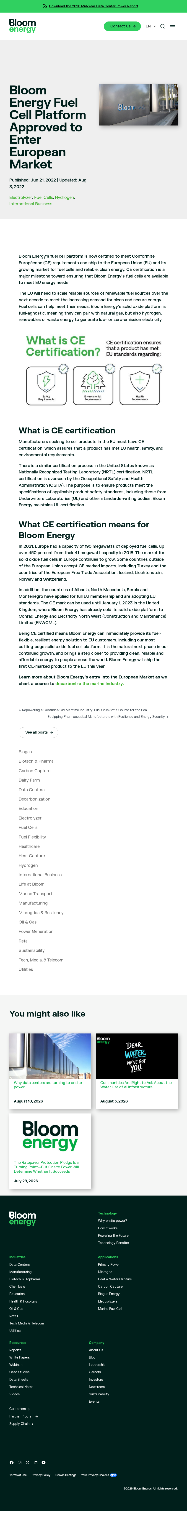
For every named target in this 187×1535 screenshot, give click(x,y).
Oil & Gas (27, 922)
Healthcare (29, 846)
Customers (17, 1409)
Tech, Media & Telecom (26, 1323)
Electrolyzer (20, 197)
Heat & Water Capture (115, 1279)
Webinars (16, 1365)
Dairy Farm (29, 780)
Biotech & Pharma (36, 761)
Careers (95, 1372)
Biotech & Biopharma (25, 1279)
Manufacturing (33, 903)
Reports (15, 1350)
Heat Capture (32, 856)
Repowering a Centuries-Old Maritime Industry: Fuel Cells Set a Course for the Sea (83, 710)
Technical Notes (21, 1387)
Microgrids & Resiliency (41, 913)
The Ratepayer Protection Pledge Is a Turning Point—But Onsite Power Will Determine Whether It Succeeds (46, 1167)
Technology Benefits (113, 1243)
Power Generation (36, 931)
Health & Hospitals (23, 1301)
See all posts (36, 732)
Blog (92, 1357)
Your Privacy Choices (95, 1475)
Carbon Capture (34, 771)
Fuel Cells (43, 197)
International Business (30, 204)
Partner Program (21, 1416)
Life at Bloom (31, 884)
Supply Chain (19, 1424)
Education (28, 808)
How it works (107, 1228)
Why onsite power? (112, 1221)
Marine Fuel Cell (110, 1309)
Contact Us (120, 26)
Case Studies (19, 1372)
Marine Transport (35, 894)
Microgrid (105, 1272)
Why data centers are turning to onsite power (48, 1085)
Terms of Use (18, 1475)
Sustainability (32, 950)
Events (94, 1402)
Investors (96, 1380)
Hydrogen (64, 197)
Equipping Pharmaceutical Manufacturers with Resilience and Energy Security (107, 717)
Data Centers (31, 790)
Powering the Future (113, 1236)
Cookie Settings (65, 1475)
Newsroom (97, 1387)
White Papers (19, 1357)
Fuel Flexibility (32, 837)
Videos (14, 1394)
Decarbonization (34, 799)
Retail (24, 941)
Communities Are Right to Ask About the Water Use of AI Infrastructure (136, 1085)
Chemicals (17, 1287)
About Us (96, 1350)
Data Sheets (18, 1380)
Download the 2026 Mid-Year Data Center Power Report (93, 6)
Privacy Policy (41, 1475)
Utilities (26, 969)
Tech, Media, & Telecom (41, 960)
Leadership (97, 1365)
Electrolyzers (107, 1301)
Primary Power (109, 1265)
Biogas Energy (109, 1294)
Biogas (25, 752)
